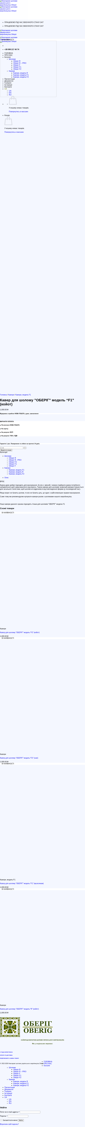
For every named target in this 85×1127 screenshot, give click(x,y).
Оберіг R (12, 458)
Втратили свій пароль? (9, 1124)
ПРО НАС (48, 1064)
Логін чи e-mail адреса (9, 1112)
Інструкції (8, 1093)
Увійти (21, 1120)
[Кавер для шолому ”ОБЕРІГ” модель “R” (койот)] (27, 1001)
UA (5, 1097)
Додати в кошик (6, 450)
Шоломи (7, 456)
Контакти (8, 1095)
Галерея (7, 1091)
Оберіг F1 (13, 464)
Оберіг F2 (13, 462)
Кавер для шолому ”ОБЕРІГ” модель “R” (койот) (19, 1009)
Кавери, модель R (16, 472)
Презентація (9, 1087)
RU (10, 1103)
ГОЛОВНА (48, 1062)
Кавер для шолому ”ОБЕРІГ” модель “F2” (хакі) (19, 758)
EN (10, 1101)
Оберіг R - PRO (15, 460)
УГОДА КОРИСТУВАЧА (6, 1052)
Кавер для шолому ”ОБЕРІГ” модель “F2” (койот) (20, 632)
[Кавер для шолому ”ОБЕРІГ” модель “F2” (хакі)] (27, 750)
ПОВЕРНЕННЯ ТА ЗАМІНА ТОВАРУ (10, 1058)
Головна (3, 395)
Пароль (3, 1116)
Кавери (11, 395)
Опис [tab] (6, 478)
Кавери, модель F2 (16, 474)
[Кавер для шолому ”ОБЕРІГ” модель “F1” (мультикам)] (27, 876)
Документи (8, 1089)
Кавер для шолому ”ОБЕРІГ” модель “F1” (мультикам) (22, 883)
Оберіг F (12, 466)
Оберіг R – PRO (19, 1071)
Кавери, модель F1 (23, 395)
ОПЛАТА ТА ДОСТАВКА (6, 1055)
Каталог (47, 1066)
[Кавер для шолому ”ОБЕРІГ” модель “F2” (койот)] (27, 625)
